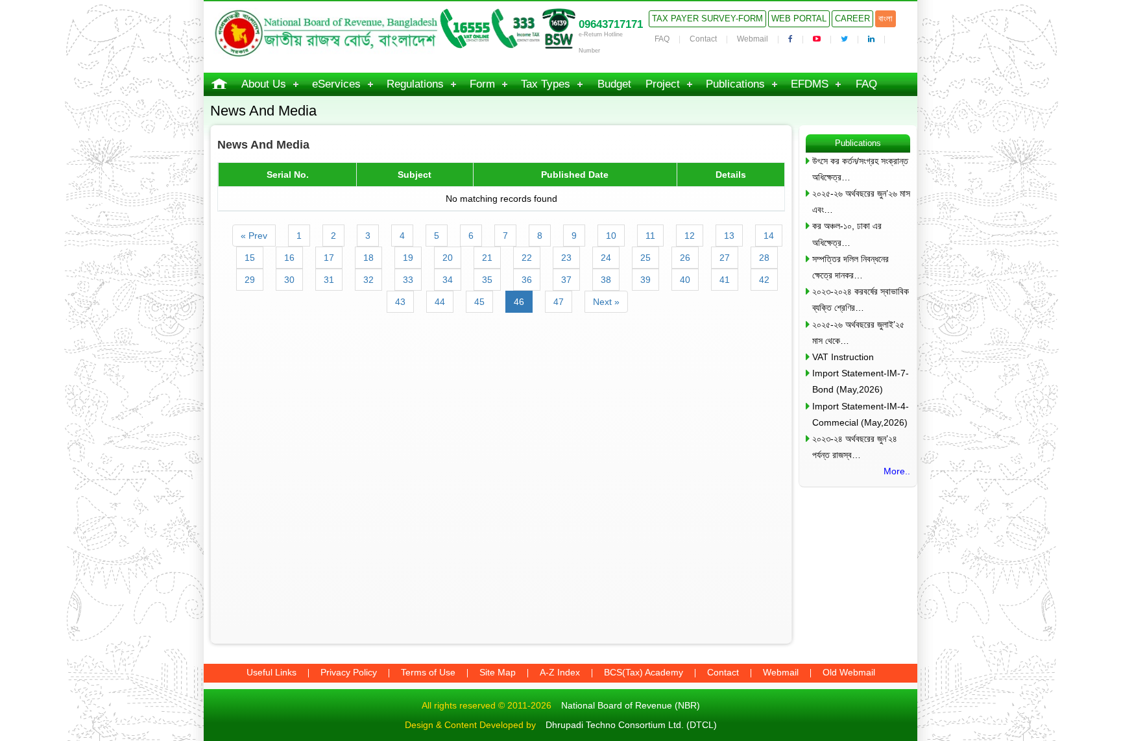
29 (250, 279)
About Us (263, 84)
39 (645, 279)
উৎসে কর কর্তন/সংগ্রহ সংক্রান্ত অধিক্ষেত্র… (860, 169)
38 (606, 279)
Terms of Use (428, 672)
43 (400, 302)
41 (724, 279)
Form (482, 84)
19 (408, 257)
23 (566, 257)
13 (729, 235)
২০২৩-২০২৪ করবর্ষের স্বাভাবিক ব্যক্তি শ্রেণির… (860, 299)
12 (689, 235)
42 (764, 279)
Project (662, 84)
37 (566, 279)
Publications (735, 84)
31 (329, 279)
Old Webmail (849, 672)
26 (685, 257)
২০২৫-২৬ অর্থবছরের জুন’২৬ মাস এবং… (861, 201)
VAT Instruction (843, 357)
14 (769, 235)
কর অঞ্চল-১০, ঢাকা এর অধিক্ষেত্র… (847, 234)
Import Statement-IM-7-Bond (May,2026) (860, 381)
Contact (703, 38)
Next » (606, 302)
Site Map (497, 672)
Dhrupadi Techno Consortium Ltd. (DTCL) (631, 725)
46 (519, 302)
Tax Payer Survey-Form (707, 18)
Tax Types (545, 84)
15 (250, 257)
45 (479, 302)
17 (329, 257)
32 (368, 279)
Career (852, 18)
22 (527, 257)
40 (685, 279)
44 (440, 302)
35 (487, 279)
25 (645, 257)
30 (289, 279)
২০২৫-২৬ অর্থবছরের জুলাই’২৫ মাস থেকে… (858, 332)
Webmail (752, 38)
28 (764, 257)
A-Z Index (560, 672)
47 (558, 302)
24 (606, 257)
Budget (614, 84)
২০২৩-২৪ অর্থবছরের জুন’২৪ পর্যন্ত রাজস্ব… (854, 446)
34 (447, 279)
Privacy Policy (348, 672)
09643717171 (611, 24)
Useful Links (271, 672)
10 (611, 235)
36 (527, 279)
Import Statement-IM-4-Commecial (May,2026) (860, 414)
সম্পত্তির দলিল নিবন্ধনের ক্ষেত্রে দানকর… (850, 267)
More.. (897, 471)
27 (724, 257)
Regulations (415, 84)
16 (289, 257)
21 (487, 257)
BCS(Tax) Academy (643, 672)
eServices (336, 84)
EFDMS (809, 84)
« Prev (254, 235)
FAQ (662, 38)
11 (650, 235)
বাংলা (885, 18)
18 (368, 257)
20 (447, 257)
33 (408, 279)
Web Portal (798, 18)
